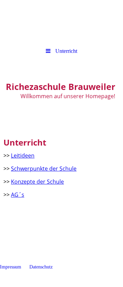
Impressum (14, 266)
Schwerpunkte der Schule (44, 168)
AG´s (17, 194)
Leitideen (23, 155)
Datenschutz (41, 266)
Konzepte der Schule (37, 181)
